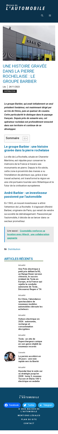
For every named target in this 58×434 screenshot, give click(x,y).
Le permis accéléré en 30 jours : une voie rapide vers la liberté (29, 359)
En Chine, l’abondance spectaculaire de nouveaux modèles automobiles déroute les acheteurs (30, 304)
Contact (29, 423)
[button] (42, 15)
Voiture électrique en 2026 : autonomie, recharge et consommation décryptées (29, 324)
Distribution (9, 91)
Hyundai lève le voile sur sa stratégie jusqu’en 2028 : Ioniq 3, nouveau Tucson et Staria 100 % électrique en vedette (30, 376)
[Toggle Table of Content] (24, 138)
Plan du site (29, 419)
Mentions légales (29, 415)
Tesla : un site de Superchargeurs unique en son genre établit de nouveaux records (30, 343)
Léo (4, 87)
